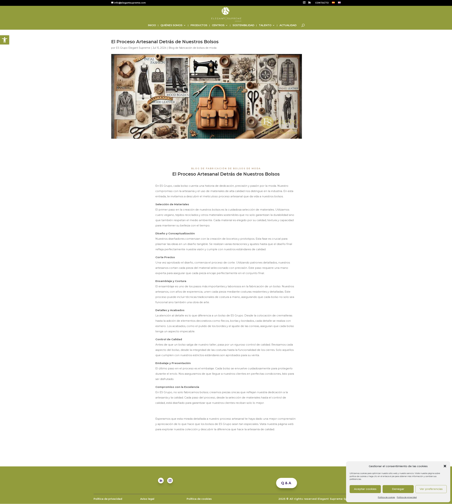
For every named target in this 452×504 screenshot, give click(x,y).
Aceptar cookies (365, 489)
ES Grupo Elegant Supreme (133, 47)
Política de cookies (386, 497)
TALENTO (265, 25)
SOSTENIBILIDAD (243, 25)
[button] (4, 39)
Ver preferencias (431, 489)
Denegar (398, 489)
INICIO (152, 25)
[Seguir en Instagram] (170, 480)
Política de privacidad (407, 497)
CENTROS (218, 25)
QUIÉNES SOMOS (171, 25)
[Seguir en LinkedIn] (161, 480)
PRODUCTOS (199, 25)
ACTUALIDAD (287, 25)
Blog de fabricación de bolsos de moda (192, 47)
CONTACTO (322, 3)
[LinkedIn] (309, 3)
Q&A (286, 483)
